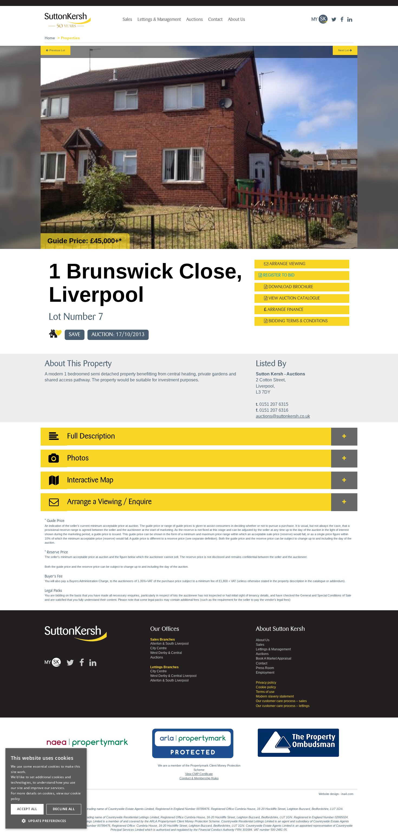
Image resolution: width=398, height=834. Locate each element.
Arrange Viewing (286, 264)
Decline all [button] (64, 809)
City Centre (158, 648)
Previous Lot (56, 50)
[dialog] (46, 788)
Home (50, 38)
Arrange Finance (285, 310)
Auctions (194, 19)
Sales (127, 19)
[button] (46, 820)
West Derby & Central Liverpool (173, 676)
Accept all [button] (27, 809)
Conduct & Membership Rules (199, 778)
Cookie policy (266, 687)
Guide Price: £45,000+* (84, 241)
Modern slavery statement (275, 696)
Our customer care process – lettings (282, 706)
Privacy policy (266, 682)
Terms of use (265, 692)
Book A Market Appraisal (273, 658)
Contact (215, 19)
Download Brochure (290, 287)
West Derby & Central (166, 653)
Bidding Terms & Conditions (297, 321)
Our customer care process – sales (281, 701)
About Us (236, 19)
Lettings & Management (159, 19)
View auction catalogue (293, 298)
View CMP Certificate (199, 773)
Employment (265, 672)
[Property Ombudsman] (298, 739)
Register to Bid (278, 275)
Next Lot (344, 50)
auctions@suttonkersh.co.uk (283, 416)
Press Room (265, 668)
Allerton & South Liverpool (169, 643)
